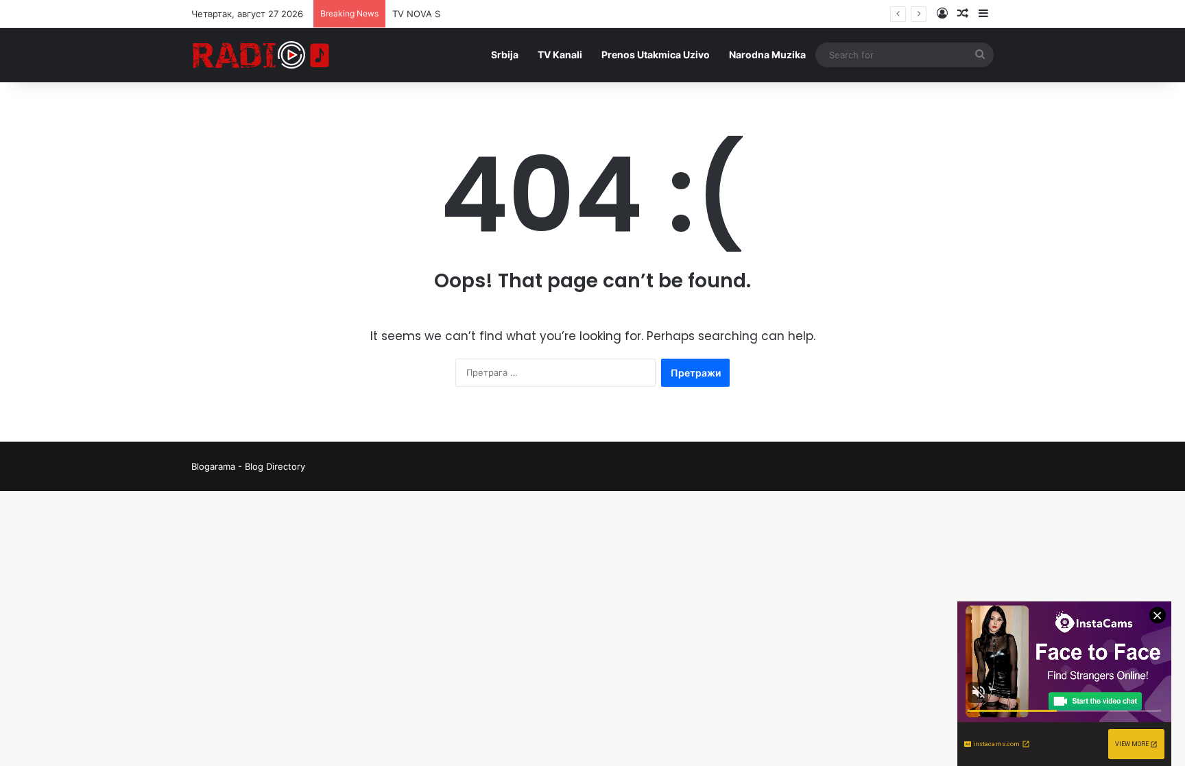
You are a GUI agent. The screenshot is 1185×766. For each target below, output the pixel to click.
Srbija (504, 54)
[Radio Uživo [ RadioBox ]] (261, 55)
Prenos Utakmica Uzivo (655, 54)
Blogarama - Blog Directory (248, 466)
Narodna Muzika (767, 54)
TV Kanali (560, 54)
